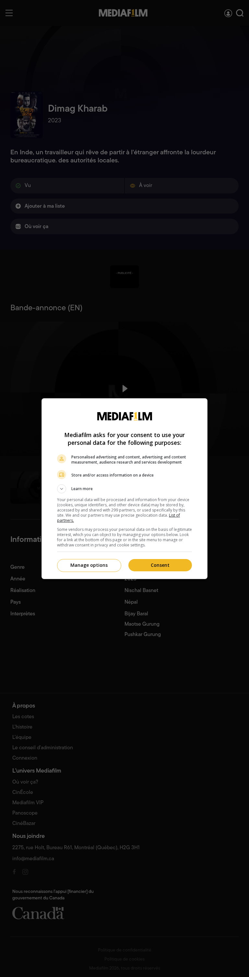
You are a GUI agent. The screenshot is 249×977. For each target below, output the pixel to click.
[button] (124, 488)
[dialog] (125, 488)
